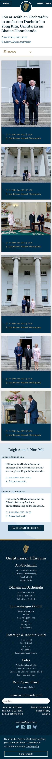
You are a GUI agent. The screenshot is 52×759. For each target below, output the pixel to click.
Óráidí (26, 614)
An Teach (26, 646)
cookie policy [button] (32, 746)
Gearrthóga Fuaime (26, 617)
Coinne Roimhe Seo (12, 456)
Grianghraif (26, 624)
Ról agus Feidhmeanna (26, 573)
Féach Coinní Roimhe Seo (26, 528)
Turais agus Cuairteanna (26, 653)
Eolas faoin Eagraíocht (26, 665)
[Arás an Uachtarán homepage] (26, 549)
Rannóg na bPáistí (26, 687)
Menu (6, 3)
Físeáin (26, 621)
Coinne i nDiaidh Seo (13, 491)
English (40, 3)
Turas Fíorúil (26, 639)
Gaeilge (48, 3)
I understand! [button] (26, 754)
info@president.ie (29, 722)
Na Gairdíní (26, 649)
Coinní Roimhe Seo (26, 595)
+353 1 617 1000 (14, 707)
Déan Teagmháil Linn (26, 675)
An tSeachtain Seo (26, 592)
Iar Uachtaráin (25, 580)
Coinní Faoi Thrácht (26, 599)
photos (11, 51)
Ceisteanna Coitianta (26, 668)
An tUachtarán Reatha (26, 570)
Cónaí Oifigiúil (25, 643)
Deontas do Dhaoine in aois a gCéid (26, 671)
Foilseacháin (26, 627)
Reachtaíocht (26, 577)
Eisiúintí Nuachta (26, 611)
